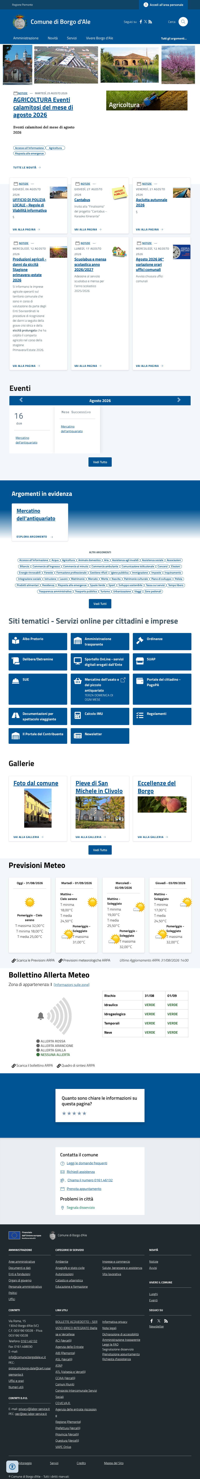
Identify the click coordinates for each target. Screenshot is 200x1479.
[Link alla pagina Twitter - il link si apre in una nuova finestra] (145, 21)
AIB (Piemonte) (65, 1353)
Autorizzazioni (64, 1274)
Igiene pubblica (120, 572)
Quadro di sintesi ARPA (78, 1065)
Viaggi (137, 591)
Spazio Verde (97, 584)
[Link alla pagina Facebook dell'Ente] (151, 1321)
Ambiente (61, 1261)
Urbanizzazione (122, 591)
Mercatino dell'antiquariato (26, 440)
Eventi (153, 1300)
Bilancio (24, 566)
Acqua (55, 559)
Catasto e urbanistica (69, 1280)
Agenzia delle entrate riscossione (76, 1412)
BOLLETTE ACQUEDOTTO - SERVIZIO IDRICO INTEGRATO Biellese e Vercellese (76, 1328)
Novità (53, 38)
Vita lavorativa (111, 1274)
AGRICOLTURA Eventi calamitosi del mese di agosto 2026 (43, 107)
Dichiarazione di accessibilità (120, 1334)
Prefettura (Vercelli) (67, 1428)
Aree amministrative (22, 1261)
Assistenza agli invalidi (125, 559)
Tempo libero (175, 584)
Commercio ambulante (105, 566)
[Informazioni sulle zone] (71, 984)
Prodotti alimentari (28, 584)
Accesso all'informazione (33, 559)
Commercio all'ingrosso (46, 566)
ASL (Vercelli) (63, 1359)
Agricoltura (68, 559)
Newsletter (156, 1326)
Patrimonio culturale (136, 578)
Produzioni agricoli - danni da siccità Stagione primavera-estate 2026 (29, 270)
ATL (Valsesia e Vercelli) (70, 1371)
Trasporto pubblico (86, 591)
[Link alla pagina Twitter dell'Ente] (158, 1321)
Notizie (153, 1261)
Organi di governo (20, 1280)
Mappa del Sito (113, 1463)
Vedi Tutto (100, 462)
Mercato (93, 578)
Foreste (48, 572)
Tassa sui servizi (155, 584)
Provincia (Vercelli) (67, 1434)
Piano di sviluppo (161, 578)
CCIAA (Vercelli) (65, 1378)
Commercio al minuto (75, 566)
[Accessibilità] (12, 1467)
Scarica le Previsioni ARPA (35, 960)
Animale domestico (89, 559)
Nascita (116, 578)
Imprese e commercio (116, 1261)
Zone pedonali (153, 591)
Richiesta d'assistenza (116, 1359)
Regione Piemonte (22, 5)
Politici (13, 1292)
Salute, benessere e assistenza (122, 1267)
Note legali (109, 1328)
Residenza (48, 584)
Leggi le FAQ (110, 1344)
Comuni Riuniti (64, 1384)
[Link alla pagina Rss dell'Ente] (166, 1321)
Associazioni (174, 559)
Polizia (178, 578)
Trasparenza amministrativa (55, 591)
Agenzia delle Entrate (69, 1346)
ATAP (58, 1365)
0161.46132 (29, 1341)
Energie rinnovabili (30, 572)
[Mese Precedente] (21, 399)
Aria (106, 559)
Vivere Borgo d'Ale (99, 38)
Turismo (105, 591)
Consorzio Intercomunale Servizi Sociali (76, 1393)
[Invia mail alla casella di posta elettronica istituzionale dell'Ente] (27, 1357)
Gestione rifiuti (98, 572)
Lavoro (64, 578)
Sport (112, 584)
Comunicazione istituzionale (138, 566)
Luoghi (153, 1294)
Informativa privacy (114, 1321)
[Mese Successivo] (179, 399)
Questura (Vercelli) (67, 1440)
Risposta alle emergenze (72, 584)
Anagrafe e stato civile (70, 1267)
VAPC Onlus (63, 1446)
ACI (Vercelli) (63, 1340)
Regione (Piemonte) (68, 1421)
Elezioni (175, 566)
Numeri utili (16, 1387)
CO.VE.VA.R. (63, 1403)
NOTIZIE (23, 93)
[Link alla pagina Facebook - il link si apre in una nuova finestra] (140, 21)
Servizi (72, 38)
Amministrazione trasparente (121, 1339)
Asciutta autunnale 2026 (151, 202)
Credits (81, 1463)
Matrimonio (78, 578)
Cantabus (82, 199)
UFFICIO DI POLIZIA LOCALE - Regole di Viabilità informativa (30, 205)
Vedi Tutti (100, 603)
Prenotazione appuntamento (121, 1354)
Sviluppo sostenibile (130, 584)
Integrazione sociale (29, 578)
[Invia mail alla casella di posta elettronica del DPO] (34, 1408)
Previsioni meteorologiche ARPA (86, 960)
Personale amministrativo (25, 1286)
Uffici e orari (16, 1380)
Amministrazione (25, 38)
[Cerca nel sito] (181, 21)
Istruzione (50, 578)
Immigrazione (140, 572)
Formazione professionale (71, 572)
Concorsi (163, 566)
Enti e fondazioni (19, 1274)
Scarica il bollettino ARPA (34, 1065)
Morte (104, 578)
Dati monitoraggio (20, 1463)
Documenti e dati (20, 1267)
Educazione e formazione (71, 1286)
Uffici (12, 1299)
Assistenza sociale (152, 559)
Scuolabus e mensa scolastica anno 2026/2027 (90, 264)
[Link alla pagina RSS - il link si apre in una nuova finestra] (150, 21)
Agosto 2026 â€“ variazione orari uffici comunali (150, 264)
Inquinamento (173, 572)
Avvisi (153, 1267)
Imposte (156, 572)
